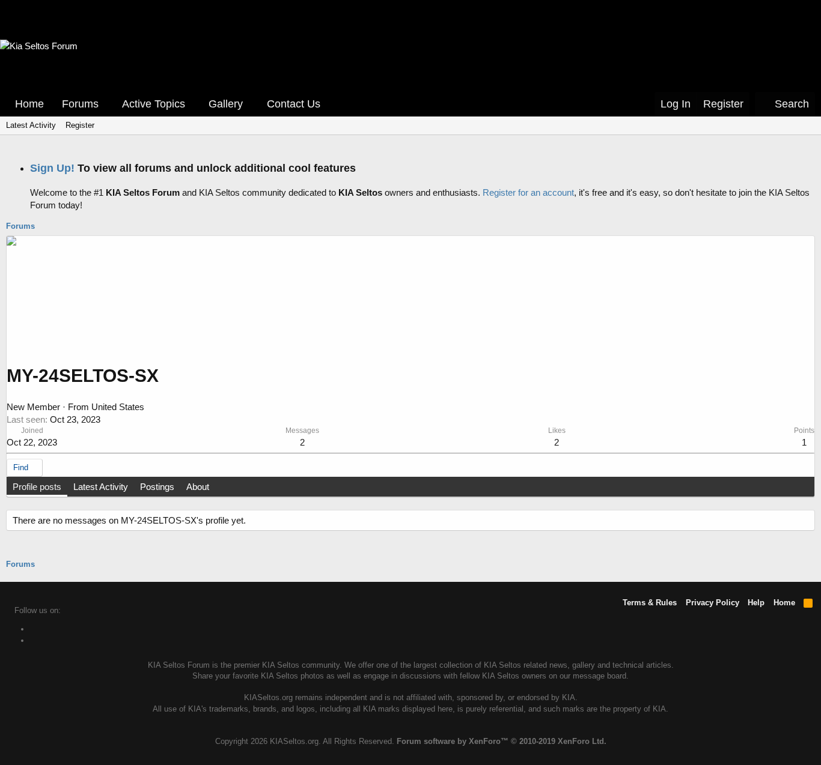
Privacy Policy (712, 602)
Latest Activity (31, 125)
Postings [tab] (157, 487)
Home (29, 104)
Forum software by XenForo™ (501, 741)
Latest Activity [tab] (100, 487)
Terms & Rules (650, 602)
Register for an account (528, 192)
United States (117, 407)
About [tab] (197, 487)
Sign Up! (52, 168)
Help (756, 602)
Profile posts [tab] (37, 487)
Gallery (226, 104)
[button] (107, 104)
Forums (80, 104)
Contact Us (293, 104)
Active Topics (153, 104)
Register (80, 125)
